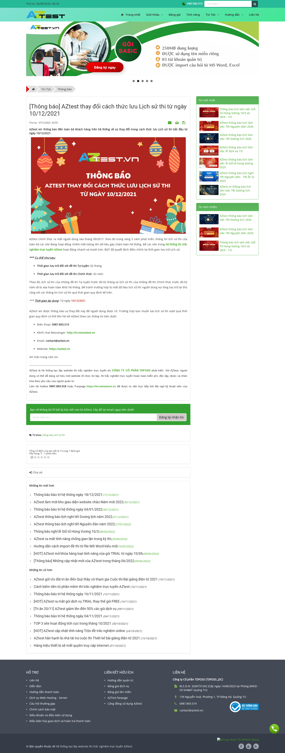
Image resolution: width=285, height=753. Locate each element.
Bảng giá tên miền (119, 692)
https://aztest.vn (59, 349)
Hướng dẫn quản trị (120, 680)
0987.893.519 (194, 3)
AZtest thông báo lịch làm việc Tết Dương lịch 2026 (236, 137)
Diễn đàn (35, 686)
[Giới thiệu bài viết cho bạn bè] (170, 122)
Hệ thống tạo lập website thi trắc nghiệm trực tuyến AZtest (94, 746)
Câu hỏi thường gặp (42, 703)
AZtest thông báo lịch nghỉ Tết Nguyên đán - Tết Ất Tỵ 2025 (237, 177)
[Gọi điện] (274, 729)
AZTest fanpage (118, 698)
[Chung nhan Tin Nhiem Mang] (238, 739)
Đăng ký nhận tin (171, 417)
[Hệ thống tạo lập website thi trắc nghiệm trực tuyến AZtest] (45, 14)
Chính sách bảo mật (42, 709)
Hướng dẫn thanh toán (44, 692)
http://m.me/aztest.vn (81, 332)
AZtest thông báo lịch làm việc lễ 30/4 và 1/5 (236, 149)
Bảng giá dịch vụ (118, 686)
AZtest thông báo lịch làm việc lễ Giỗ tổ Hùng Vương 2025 (236, 163)
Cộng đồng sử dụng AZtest (125, 703)
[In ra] (177, 122)
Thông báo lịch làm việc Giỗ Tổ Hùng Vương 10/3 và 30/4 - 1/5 (237, 113)
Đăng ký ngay (105, 67)
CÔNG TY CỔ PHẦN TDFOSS (131, 370)
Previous (20, 49)
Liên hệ (34, 680)
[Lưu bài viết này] (184, 122)
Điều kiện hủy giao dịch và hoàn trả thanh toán (60, 721)
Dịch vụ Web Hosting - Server (48, 698)
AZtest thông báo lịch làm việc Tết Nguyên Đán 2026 (236, 124)
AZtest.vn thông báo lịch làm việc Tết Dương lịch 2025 (235, 190)
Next (265, 49)
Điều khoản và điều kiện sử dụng (50, 715)
